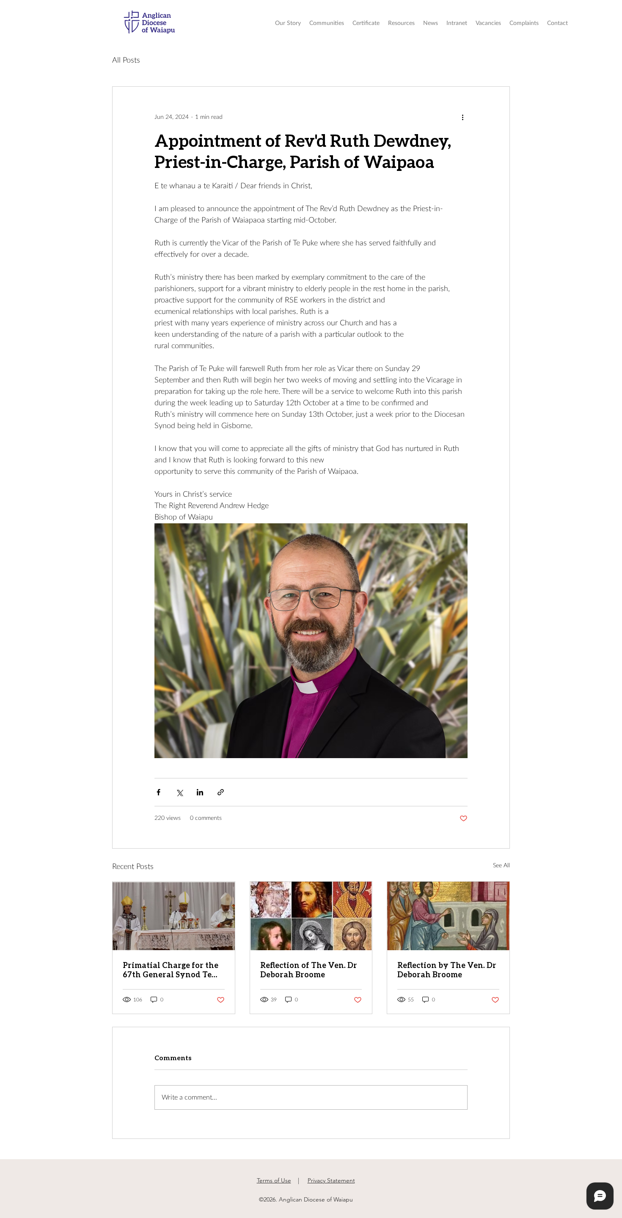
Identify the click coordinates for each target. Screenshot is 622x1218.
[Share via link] (221, 792)
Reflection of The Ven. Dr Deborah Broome (308, 969)
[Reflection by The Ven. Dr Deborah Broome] (448, 916)
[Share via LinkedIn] (200, 792)
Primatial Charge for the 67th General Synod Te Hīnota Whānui (170, 969)
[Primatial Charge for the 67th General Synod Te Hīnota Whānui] (174, 916)
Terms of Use (274, 1180)
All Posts (126, 60)
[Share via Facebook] (158, 792)
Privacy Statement (331, 1180)
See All (501, 866)
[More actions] (462, 117)
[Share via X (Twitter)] (179, 792)
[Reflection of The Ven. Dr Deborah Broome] (311, 916)
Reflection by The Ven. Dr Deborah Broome (446, 969)
